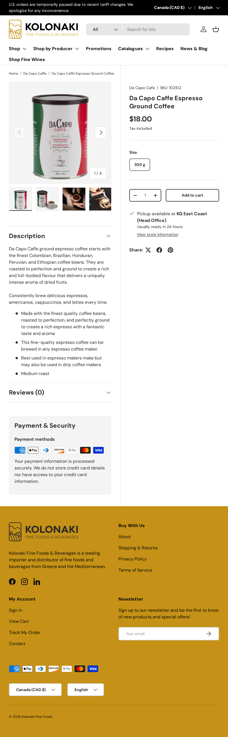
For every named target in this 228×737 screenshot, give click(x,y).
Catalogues (130, 49)
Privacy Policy (132, 559)
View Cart (19, 621)
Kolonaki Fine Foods (37, 716)
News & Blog (194, 49)
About (124, 537)
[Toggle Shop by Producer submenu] (77, 48)
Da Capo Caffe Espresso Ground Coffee (83, 73)
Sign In (15, 610)
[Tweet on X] (148, 250)
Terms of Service (135, 570)
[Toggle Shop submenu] (24, 48)
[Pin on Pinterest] (170, 250)
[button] (216, 29)
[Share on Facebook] (159, 250)
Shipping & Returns (138, 548)
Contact (17, 644)
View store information (157, 234)
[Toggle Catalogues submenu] (147, 48)
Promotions (98, 49)
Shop (14, 49)
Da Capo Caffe (34, 73)
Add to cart (192, 195)
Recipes (165, 49)
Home (13, 73)
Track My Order (24, 632)
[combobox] (138, 29)
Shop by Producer (53, 49)
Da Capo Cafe (142, 87)
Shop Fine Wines (27, 59)
